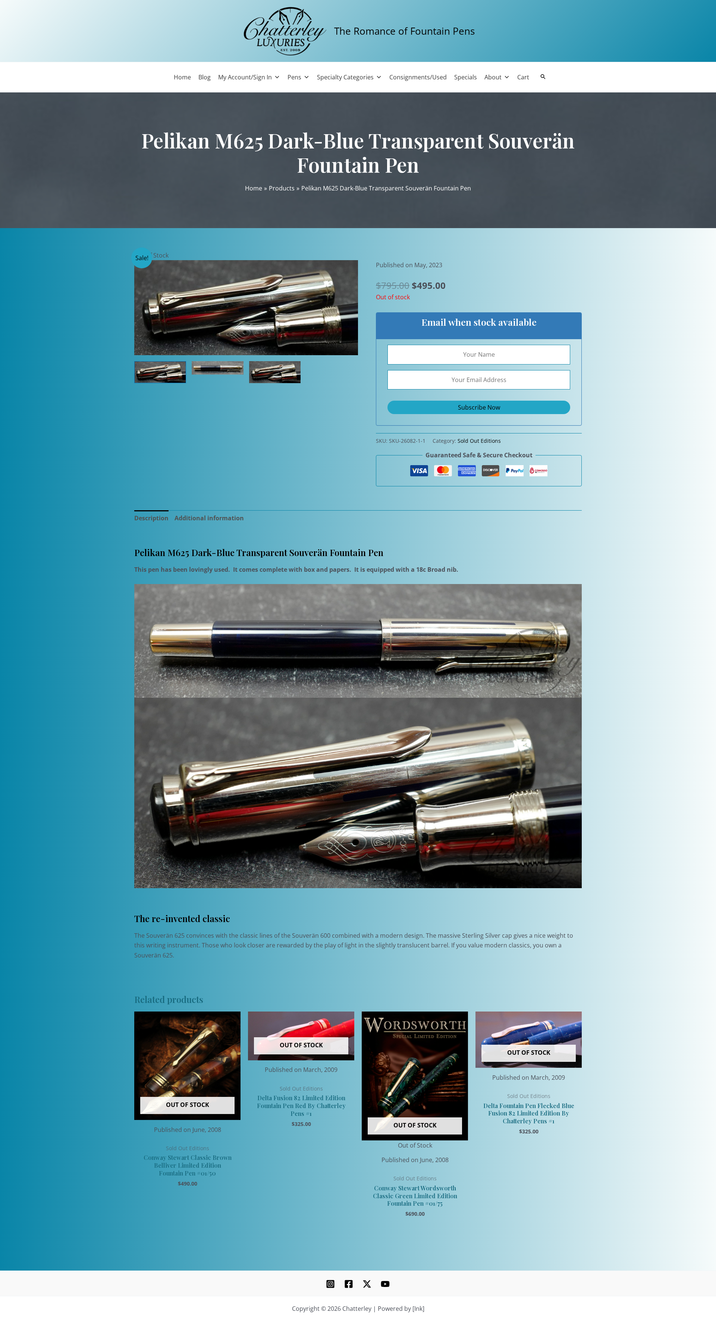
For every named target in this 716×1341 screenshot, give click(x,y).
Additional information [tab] (209, 518)
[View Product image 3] (275, 372)
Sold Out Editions (479, 440)
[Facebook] (348, 1284)
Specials (465, 77)
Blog (204, 77)
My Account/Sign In (245, 77)
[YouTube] (385, 1284)
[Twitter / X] (366, 1284)
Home (182, 77)
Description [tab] (151, 518)
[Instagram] (330, 1284)
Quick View (187, 1113)
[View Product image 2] (218, 367)
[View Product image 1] (160, 372)
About (493, 77)
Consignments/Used (418, 77)
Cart (523, 77)
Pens (294, 77)
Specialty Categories (345, 77)
